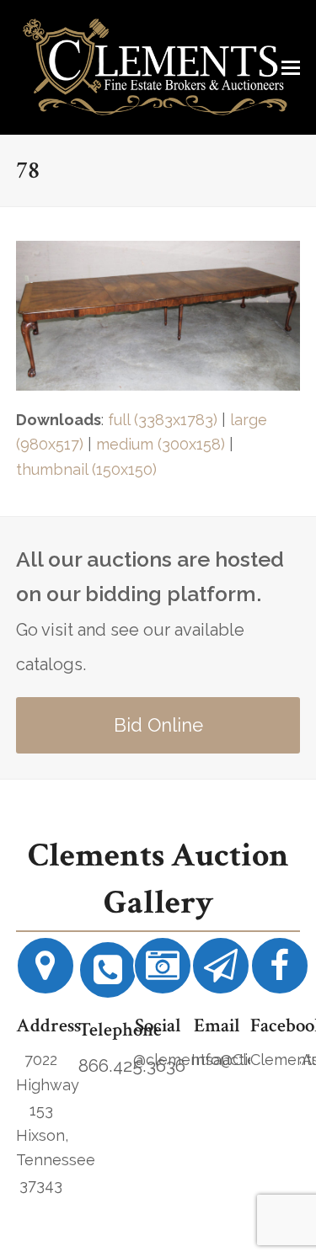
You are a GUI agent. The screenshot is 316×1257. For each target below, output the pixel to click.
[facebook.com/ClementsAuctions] (279, 972)
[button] (290, 67)
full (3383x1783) (162, 420)
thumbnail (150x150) (86, 469)
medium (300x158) (160, 444)
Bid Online (158, 725)
